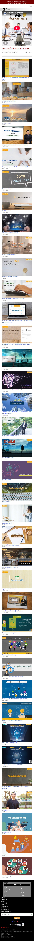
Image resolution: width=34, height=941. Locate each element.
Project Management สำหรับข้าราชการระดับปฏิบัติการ (16, 167)
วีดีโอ (2, 905)
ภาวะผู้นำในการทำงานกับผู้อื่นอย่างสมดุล (12, 611)
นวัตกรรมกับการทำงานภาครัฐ (10, 233)
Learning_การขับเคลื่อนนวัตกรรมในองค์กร (13, 677)
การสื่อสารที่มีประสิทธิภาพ (8, 101)
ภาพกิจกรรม (4, 906)
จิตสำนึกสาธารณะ (6, 211)
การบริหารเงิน (5, 810)
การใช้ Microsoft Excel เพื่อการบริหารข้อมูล (13, 299)
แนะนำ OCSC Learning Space (9, 743)
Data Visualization (7, 189)
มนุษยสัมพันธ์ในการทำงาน (9, 255)
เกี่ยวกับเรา (4, 899)
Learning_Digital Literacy (9, 655)
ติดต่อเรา (3, 908)
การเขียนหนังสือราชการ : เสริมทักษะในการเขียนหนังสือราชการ (16, 345)
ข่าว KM (3, 901)
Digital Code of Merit (8, 457)
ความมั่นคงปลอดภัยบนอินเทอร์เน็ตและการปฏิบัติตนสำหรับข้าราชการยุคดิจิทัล (17, 321)
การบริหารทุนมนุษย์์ (7, 876)
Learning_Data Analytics (9, 633)
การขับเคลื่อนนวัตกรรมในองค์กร (10, 435)
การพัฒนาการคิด (6, 123)
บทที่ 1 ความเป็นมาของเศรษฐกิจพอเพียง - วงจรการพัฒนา (15, 78)
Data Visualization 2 (7, 523)
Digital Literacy (6, 479)
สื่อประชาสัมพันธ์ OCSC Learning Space (12, 765)
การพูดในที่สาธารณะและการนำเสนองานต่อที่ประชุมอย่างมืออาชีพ (16, 787)
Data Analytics (6, 501)
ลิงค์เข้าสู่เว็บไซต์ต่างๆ (6, 911)
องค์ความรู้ (4, 903)
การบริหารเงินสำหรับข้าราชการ (10, 277)
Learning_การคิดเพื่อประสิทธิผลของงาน (12, 721)
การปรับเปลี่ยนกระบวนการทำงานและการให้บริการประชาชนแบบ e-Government (16, 412)
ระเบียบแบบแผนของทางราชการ (10, 567)
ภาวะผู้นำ (4, 854)
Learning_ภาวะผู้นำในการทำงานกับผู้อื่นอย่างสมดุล (15, 699)
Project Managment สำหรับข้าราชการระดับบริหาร (15, 145)
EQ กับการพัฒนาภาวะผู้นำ (9, 589)
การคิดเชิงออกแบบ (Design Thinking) (12, 390)
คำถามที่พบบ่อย (5, 910)
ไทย (14, 921)
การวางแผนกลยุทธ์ (7, 368)
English (20, 921)
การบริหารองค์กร (6, 832)
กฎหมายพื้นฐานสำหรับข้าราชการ (10, 545)
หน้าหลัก (3, 898)
